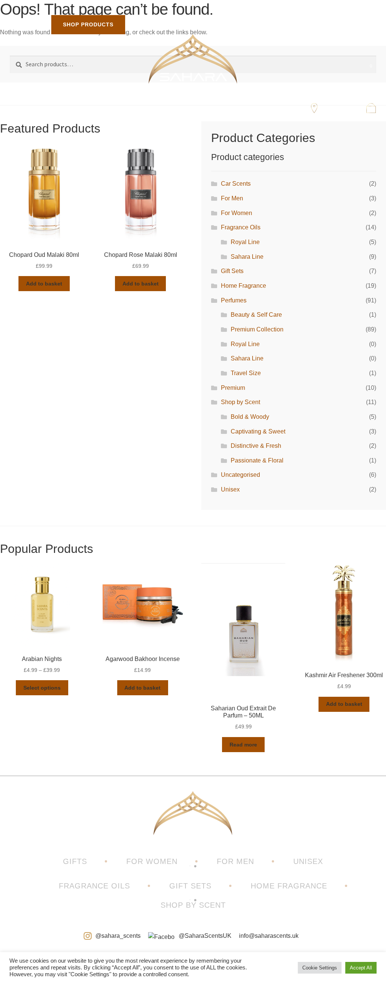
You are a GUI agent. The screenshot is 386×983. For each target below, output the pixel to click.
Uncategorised (240, 475)
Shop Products (88, 24)
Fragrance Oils (240, 227)
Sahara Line (247, 256)
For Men (232, 198)
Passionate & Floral (257, 460)
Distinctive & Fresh (256, 446)
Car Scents (236, 183)
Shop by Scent (240, 402)
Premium (233, 388)
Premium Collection (257, 329)
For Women (236, 213)
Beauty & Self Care (256, 314)
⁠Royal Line (245, 242)
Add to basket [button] (44, 284)
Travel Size (246, 373)
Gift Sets (232, 271)
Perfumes (234, 300)
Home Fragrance (243, 285)
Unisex (230, 489)
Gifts (75, 861)
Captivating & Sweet (258, 431)
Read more (243, 745)
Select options (42, 688)
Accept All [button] (361, 968)
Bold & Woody (250, 417)
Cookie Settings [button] (319, 968)
